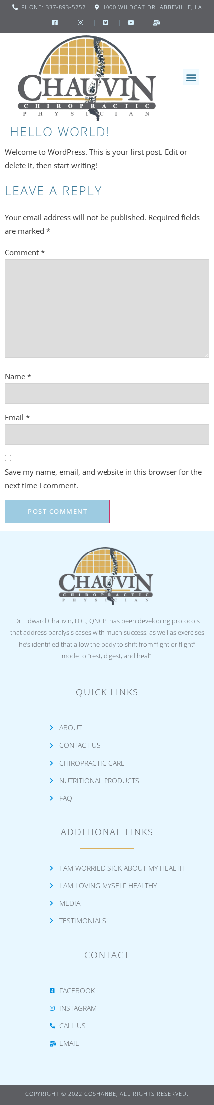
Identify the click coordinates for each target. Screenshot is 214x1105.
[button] (191, 77)
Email (17, 417)
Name (18, 376)
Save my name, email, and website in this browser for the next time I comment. (103, 478)
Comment (25, 252)
